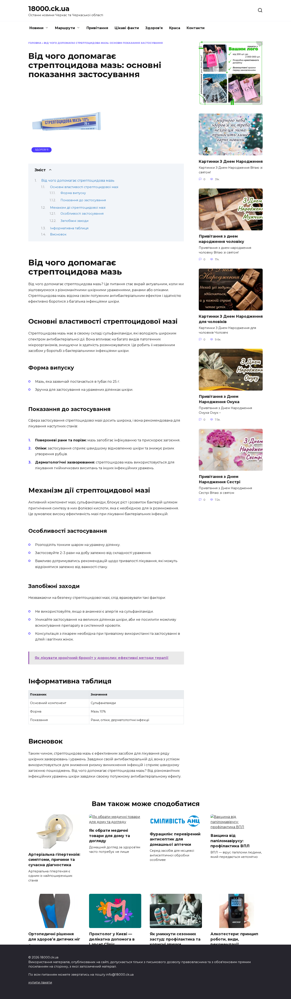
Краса (174, 28)
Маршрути (65, 28)
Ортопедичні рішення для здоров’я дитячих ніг (54, 936)
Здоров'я (41, 149)
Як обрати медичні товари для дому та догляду (109, 835)
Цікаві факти (127, 28)
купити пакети (40, 982)
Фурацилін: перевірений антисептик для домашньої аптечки (175, 839)
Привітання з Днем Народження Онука (219, 399)
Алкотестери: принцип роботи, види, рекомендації (234, 939)
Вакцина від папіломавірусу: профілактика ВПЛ (229, 840)
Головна (34, 42)
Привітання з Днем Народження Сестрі (219, 479)
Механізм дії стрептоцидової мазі (77, 208)
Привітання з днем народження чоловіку (221, 239)
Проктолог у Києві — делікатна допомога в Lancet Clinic (112, 939)
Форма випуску (73, 193)
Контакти (196, 28)
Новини (36, 28)
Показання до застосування (83, 200)
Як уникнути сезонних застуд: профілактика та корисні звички (175, 939)
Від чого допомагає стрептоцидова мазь (77, 181)
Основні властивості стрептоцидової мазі (84, 187)
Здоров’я (154, 28)
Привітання (97, 28)
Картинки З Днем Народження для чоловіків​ (231, 319)
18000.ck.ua (48, 8)
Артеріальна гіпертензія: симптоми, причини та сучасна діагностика (54, 859)
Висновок (58, 234)
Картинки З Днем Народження (231, 161)
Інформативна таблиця (69, 228)
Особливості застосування (82, 213)
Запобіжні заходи (74, 221)
